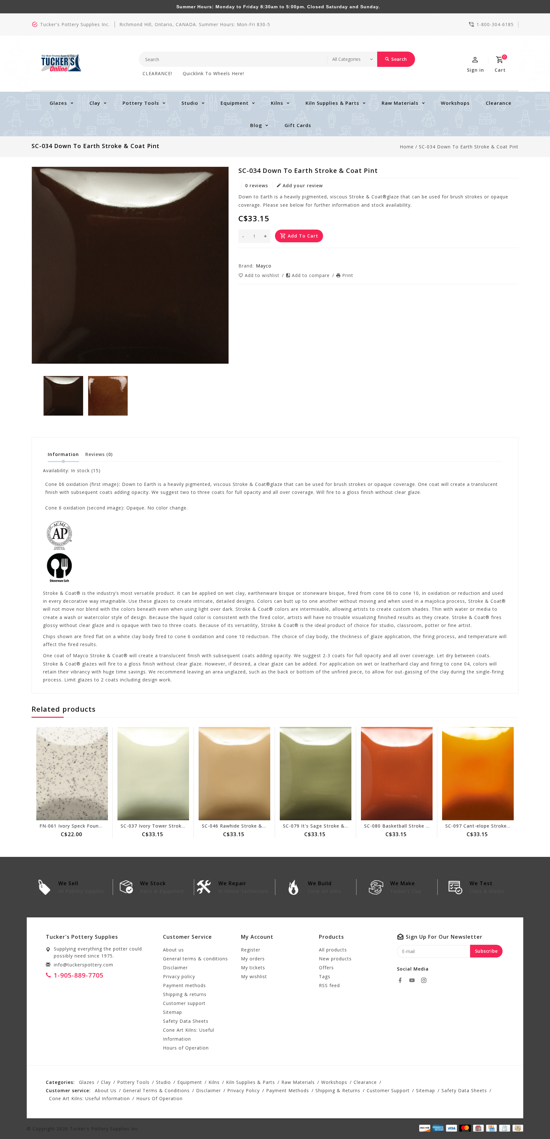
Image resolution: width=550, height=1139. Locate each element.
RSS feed (329, 985)
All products (333, 950)
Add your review (303, 185)
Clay (94, 103)
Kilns (277, 103)
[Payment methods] (516, 1128)
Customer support (184, 1003)
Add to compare (311, 275)
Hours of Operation (186, 1048)
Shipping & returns (185, 994)
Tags (324, 976)
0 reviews (256, 185)
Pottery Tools (141, 103)
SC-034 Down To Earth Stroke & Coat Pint (468, 147)
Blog (256, 125)
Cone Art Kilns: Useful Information (188, 1034)
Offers (326, 968)
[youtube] (414, 980)
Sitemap (172, 1012)
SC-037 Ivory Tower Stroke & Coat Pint (167, 826)
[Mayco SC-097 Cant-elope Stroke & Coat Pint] (478, 773)
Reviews (99, 454)
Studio (189, 103)
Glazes (58, 103)
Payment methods (184, 985)
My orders (253, 959)
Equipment (235, 103)
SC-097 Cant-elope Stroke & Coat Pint (490, 826)
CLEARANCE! (157, 73)
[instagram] (425, 980)
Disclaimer (175, 968)
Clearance (498, 103)
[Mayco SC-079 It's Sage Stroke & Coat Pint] (315, 773)
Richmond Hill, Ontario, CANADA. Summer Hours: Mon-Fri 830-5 (194, 24)
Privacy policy (179, 976)
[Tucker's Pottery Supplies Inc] (61, 63)
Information (63, 454)
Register (250, 950)
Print (347, 275)
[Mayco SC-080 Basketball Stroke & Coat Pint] (397, 773)
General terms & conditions (195, 959)
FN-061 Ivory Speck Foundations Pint (83, 826)
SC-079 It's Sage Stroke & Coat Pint (326, 826)
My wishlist (254, 976)
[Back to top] (531, 1120)
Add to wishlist (263, 275)
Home (407, 147)
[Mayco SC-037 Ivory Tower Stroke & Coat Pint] (153, 773)
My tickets (253, 968)
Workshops (455, 103)
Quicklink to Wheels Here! (213, 73)
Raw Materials (400, 103)
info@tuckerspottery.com (83, 965)
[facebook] (402, 980)
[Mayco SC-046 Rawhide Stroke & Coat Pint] (234, 773)
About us (173, 950)
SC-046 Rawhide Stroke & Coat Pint (244, 826)
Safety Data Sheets (185, 1021)
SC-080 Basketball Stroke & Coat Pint (409, 826)
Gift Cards (298, 125)
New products (335, 959)
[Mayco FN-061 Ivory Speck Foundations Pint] (72, 773)
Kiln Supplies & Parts (332, 103)
